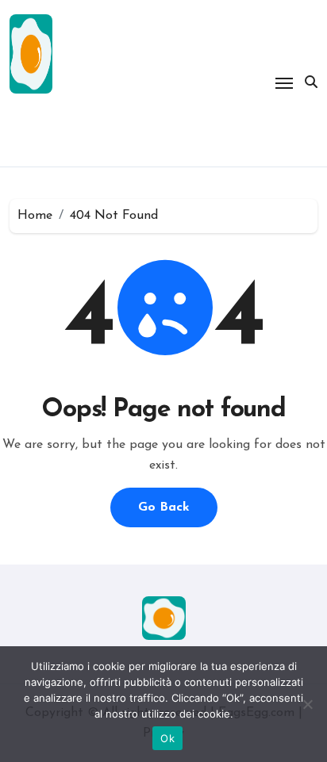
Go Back (164, 507)
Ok (167, 738)
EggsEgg (63, 126)
